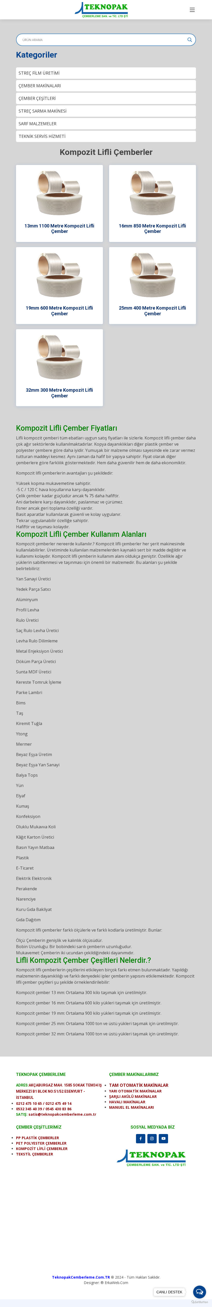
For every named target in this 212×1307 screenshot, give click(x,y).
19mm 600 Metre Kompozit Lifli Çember (59, 310)
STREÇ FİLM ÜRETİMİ (39, 73)
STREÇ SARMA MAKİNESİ (42, 111)
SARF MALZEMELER (37, 124)
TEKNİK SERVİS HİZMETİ (42, 136)
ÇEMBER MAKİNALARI (40, 86)
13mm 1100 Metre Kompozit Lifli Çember (59, 228)
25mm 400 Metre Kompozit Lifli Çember (152, 310)
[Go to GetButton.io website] (199, 1301)
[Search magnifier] (189, 39)
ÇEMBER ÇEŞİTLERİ (37, 98)
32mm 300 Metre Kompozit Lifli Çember (59, 392)
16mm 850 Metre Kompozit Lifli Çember (152, 228)
